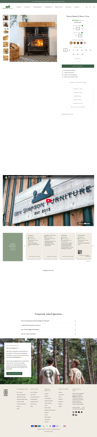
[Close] (73, 198)
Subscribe (35, 233)
